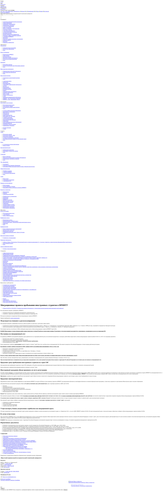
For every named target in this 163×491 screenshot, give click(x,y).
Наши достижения (7, 27)
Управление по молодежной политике (11, 77)
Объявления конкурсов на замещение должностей (14, 255)
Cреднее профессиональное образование (12, 110)
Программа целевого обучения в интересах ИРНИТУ (14, 187)
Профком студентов (7, 170)
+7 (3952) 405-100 (7, 464)
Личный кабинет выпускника (9, 288)
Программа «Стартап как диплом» (10, 151)
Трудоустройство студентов (9, 186)
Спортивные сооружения (8, 179)
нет (1, 9)
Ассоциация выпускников (9, 286)
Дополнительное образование (9, 287)
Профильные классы (5, 217)
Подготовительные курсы (8, 105)
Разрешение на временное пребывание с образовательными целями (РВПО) (19, 441)
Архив (4, 128)
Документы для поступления (9, 124)
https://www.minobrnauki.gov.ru (9, 476)
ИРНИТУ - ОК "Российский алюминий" (12, 98)
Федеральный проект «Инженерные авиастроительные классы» (17, 222)
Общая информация (7, 22)
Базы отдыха (6, 178)
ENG (4, 11)
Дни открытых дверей (8, 106)
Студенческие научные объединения (11, 144)
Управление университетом (9, 24)
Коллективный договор (8, 254)
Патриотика (5, 197)
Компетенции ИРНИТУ (8, 54)
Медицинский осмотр (8, 277)
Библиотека (5, 82)
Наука (2, 142)
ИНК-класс (5, 223)
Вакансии (5, 262)
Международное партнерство (9, 72)
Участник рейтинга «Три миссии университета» (81, 485)
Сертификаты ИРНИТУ (8, 36)
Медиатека (5, 37)
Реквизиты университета (8, 42)
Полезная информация (8, 449)
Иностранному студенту (8, 201)
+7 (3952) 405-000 (8, 463)
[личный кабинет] (1, 16)
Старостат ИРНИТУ (7, 172)
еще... (4, 50)
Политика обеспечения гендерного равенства (13, 271)
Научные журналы (7, 56)
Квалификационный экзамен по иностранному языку (14, 138)
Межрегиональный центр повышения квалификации (14, 265)
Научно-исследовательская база (10, 59)
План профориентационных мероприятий (12, 122)
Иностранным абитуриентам (9, 119)
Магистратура (6, 112)
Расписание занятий (7, 134)
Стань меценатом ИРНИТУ (9, 30)
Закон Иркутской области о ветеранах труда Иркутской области (17, 280)
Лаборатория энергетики (8, 149)
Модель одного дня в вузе (8, 230)
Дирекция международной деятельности (12, 71)
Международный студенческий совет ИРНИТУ (13, 445)
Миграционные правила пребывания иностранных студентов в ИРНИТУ (19, 440)
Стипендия (3, 154)
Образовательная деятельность (9, 91)
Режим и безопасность (8, 94)
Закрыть (2, 488)
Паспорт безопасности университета (11, 34)
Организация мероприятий (9, 269)
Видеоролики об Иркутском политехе (11, 107)
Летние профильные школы (7, 246)
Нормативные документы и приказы (11, 158)
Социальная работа (7, 81)
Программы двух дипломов (9, 116)
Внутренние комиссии (8, 263)
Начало (4, 298)
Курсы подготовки (5, 211)
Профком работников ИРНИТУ (10, 272)
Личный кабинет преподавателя (10, 276)
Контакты (5, 41)
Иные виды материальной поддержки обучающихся (14, 157)
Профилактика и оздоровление (10, 196)
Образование (3, 45)
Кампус (4, 90)
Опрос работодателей (7, 296)
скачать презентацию (14, 318)
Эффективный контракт (8, 253)
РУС (1, 11)
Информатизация (7, 88)
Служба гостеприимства (8, 453)
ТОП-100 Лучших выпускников (10, 293)
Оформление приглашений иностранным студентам (14, 439)
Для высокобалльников (8, 118)
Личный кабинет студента (8, 204)
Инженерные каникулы (8, 231)
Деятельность (6, 299)
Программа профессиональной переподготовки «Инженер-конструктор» (19, 166)
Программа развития (7, 64)
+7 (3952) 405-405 (8, 471)
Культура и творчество (5, 189)
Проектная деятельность (6, 240)
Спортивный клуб (7, 181)
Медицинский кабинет (8, 202)
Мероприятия (6, 191)
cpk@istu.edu (6, 472)
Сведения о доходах (7, 29)
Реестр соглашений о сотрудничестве (11, 28)
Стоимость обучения (7, 117)
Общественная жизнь (5, 168)
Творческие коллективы (8, 194)
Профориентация (4, 226)
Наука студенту (6, 145)
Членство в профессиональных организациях (13, 39)
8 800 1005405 (16, 471)
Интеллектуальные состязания (7, 235)
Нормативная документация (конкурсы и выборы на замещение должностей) (20, 256)
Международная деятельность (7, 69)
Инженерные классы (7, 220)
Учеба (2, 132)
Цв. (4, 9)
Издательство (6, 86)
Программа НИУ (6, 83)
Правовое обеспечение (8, 92)
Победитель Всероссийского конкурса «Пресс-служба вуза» (81, 482)
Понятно (65, 489)
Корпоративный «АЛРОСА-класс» (10, 221)
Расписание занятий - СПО (9, 135)
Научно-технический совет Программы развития (13, 65)
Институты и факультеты (8, 49)
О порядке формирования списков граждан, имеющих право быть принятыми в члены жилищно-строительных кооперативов (30, 266)
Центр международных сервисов (10, 302)
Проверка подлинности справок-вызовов (12, 295)
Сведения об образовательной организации (12, 21)
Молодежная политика (5, 75)
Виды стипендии (7, 156)
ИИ (1, 6)
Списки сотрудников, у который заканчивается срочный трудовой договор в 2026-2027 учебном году (25, 257)
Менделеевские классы (8, 243)
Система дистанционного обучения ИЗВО (12, 260)
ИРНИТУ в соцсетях (7, 199)
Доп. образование (4, 162)
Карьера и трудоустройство (6, 183)
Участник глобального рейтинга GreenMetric (10, 480)
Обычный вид (17, 11)
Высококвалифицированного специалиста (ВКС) (16, 447)
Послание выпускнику (8, 290)
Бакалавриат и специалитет (9, 111)
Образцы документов (7, 268)
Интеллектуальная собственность (10, 58)
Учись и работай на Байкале (9, 450)
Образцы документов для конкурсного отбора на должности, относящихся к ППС (21, 258)
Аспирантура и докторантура (9, 285)
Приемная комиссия (7, 123)
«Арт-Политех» (6, 214)
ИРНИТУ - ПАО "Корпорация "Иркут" (11, 99)
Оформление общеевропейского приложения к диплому (15, 444)
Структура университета (8, 26)
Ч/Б (3, 9)
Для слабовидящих (9, 11)
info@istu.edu (6, 467)
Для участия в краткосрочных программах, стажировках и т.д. (19, 448)
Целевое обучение (7, 127)
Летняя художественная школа (9, 248)
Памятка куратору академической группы (12, 270)
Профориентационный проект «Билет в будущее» (14, 232)
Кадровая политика (7, 33)
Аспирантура (6, 114)
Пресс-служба (6, 93)
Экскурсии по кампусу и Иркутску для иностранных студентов (17, 452)
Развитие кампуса (7, 40)
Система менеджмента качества (10, 32)
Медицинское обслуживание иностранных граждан (14, 442)
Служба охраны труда (8, 279)
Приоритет (3, 62)
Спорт (4, 96)
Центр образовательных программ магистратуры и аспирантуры (17, 274)
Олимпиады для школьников (9, 237)
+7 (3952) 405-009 (10, 465)
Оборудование (6, 55)
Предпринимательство (5, 147)
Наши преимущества (7, 115)
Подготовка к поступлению (7, 102)
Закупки (5, 85)
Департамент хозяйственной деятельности (12, 84)
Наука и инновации (5, 52)
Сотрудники (5, 437)
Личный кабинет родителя (9, 205)
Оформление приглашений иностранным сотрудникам (15, 446)
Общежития (5, 120)
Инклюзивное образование (9, 207)
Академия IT (6, 164)
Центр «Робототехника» (8, 215)
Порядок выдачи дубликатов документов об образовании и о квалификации (19, 289)
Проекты (5, 193)
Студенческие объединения (9, 173)
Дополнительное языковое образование (11, 165)
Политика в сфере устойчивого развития (12, 35)
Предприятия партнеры (8, 291)
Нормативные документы (8, 25)
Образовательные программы (9, 47)
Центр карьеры (6, 185)
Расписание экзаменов (8, 136)
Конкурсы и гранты (7, 264)
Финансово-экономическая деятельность (12, 97)
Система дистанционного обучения (11, 137)
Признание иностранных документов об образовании (14, 438)
